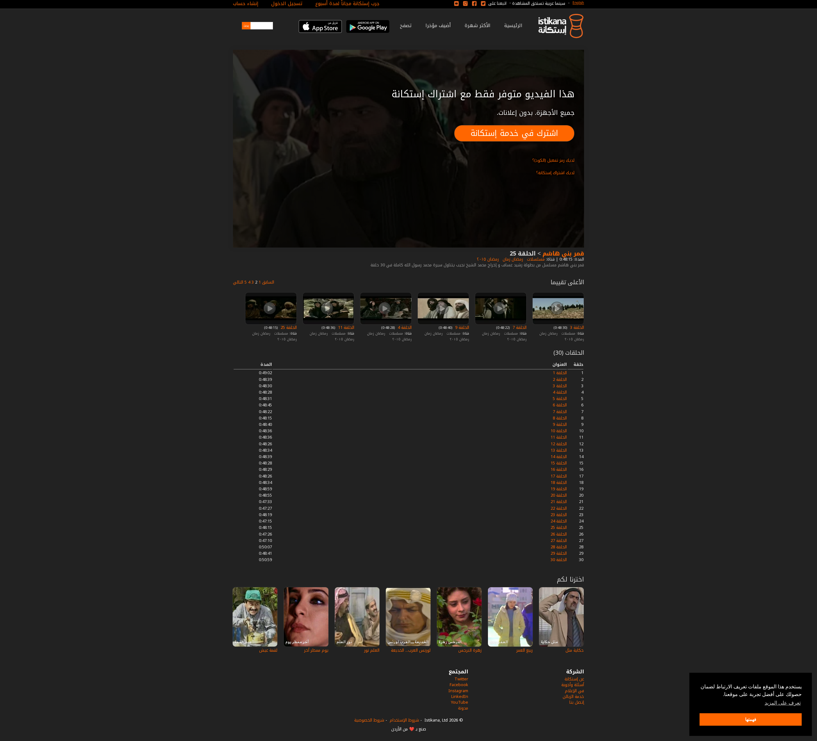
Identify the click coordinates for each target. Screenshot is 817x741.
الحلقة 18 (559, 482)
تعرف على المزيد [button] (783, 703)
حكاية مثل (575, 650)
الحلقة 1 (560, 373)
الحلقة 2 (560, 379)
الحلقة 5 (560, 399)
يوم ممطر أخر (316, 650)
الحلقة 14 (559, 457)
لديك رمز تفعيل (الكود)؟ (553, 160)
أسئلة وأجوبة (572, 685)
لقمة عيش (268, 650)
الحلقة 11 (345, 327)
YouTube (459, 702)
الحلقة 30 (559, 560)
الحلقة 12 (559, 444)
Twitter (461, 679)
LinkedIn (459, 696)
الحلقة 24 (559, 521)
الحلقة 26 (559, 534)
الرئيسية (513, 25)
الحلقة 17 (559, 476)
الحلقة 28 (559, 547)
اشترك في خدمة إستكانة (514, 133)
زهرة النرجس (470, 650)
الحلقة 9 (461, 327)
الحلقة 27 (559, 541)
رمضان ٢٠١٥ (487, 259)
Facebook (459, 685)
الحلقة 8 (560, 418)
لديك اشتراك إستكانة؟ (555, 173)
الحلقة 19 (559, 489)
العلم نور (371, 650)
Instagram (458, 691)
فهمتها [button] (750, 719)
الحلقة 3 (576, 327)
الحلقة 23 (559, 515)
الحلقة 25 (288, 327)
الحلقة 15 (559, 463)
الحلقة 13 (559, 450)
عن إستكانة (574, 679)
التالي (238, 282)
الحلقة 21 (559, 502)
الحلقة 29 (559, 553)
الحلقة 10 (559, 431)
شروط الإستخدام (404, 720)
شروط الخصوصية (369, 720)
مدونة (463, 708)
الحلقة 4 (404, 327)
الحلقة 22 (559, 508)
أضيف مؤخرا (438, 25)
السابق (268, 282)
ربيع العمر (524, 650)
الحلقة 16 (559, 469)
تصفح (406, 25)
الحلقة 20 (559, 495)
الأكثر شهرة (478, 25)
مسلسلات (535, 259)
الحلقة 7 (519, 327)
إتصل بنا (576, 702)
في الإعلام (574, 691)
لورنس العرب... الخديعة (411, 650)
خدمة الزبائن (573, 696)
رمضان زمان (512, 259)
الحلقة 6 (560, 405)
